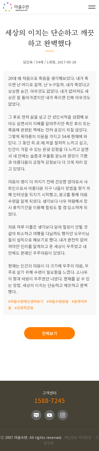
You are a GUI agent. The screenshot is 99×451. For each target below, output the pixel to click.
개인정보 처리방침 (77, 437)
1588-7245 (49, 400)
